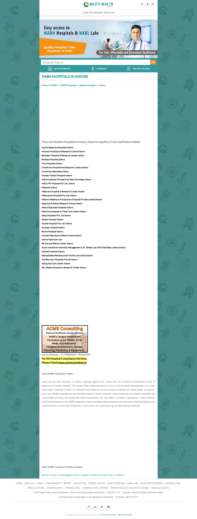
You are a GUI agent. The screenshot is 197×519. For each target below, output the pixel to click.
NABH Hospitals (68, 85)
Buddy (67, 483)
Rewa (105, 475)
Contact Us (112, 492)
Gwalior (54, 475)
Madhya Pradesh (88, 85)
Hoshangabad (65, 475)
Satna (111, 475)
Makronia (96, 475)
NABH (54, 85)
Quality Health (125, 514)
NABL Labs (133, 483)
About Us (29, 483)
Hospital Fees (172, 483)
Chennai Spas (72, 488)
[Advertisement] (98, 112)
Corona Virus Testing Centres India (142, 492)
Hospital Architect (126, 497)
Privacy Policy (110, 514)
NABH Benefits (53, 483)
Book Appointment (152, 483)
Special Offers (36, 488)
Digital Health (96, 483)
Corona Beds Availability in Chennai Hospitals (85, 497)
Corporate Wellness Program (50, 492)
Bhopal (45, 475)
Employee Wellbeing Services (87, 492)
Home (44, 85)
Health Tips (79, 483)
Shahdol (120, 475)
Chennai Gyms (54, 488)
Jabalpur (86, 475)
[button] (152, 4)
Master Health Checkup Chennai (130, 488)
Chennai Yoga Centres (95, 488)
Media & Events (160, 488)
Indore (77, 475)
